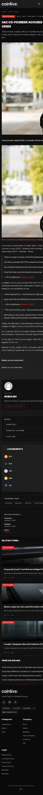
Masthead (26, 732)
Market (4, 728)
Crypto (28, 503)
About (25, 724)
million (18, 503)
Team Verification (29, 736)
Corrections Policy (8, 759)
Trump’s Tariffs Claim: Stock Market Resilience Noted (21, 675)
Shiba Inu (7, 532)
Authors (25, 728)
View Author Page (14, 406)
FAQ (24, 743)
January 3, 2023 (26, 277)
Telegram (26, 708)
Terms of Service (8, 766)
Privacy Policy (6, 762)
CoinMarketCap (11, 712)
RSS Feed (5, 774)
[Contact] (10, 702)
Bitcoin (9, 503)
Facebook (6, 708)
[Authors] (15, 702)
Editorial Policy (7, 755)
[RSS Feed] (4, 702)
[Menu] (39, 4)
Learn (4, 732)
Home (4, 12)
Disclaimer (5, 770)
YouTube (16, 708)
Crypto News (13, 12)
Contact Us (26, 739)
